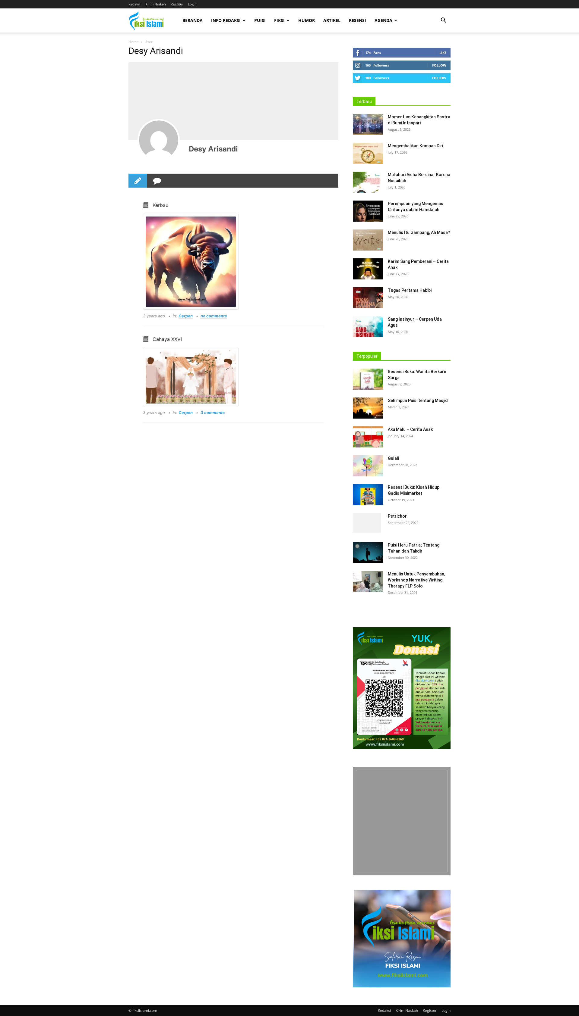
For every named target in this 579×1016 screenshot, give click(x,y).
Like (442, 52)
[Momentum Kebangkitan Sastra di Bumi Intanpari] (368, 124)
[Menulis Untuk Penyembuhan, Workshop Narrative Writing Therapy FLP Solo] (368, 581)
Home (133, 41)
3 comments (213, 412)
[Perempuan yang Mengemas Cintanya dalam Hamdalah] (368, 211)
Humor (306, 20)
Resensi (357, 20)
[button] (443, 21)
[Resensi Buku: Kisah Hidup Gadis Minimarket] (368, 494)
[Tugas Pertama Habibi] (368, 297)
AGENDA (383, 20)
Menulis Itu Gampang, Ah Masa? (419, 232)
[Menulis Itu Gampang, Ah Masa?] (368, 240)
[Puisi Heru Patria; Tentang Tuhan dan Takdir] (368, 552)
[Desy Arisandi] (159, 140)
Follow (439, 65)
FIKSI (279, 20)
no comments (214, 315)
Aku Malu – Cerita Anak (410, 429)
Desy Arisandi (213, 149)
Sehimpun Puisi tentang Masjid (418, 400)
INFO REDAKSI (226, 20)
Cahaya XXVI (167, 339)
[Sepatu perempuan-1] (402, 821)
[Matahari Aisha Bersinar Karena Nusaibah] (368, 182)
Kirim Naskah (155, 4)
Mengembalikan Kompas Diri (415, 145)
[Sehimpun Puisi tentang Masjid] (368, 408)
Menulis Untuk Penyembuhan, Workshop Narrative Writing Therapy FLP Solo (416, 580)
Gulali (393, 458)
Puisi (260, 20)
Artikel (331, 20)
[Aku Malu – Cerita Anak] (368, 436)
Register (177, 4)
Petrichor (397, 516)
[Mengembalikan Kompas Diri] (368, 153)
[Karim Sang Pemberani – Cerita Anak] (368, 268)
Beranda (192, 20)
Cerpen (186, 315)
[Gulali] (368, 465)
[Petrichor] (367, 523)
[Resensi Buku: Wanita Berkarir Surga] (368, 379)
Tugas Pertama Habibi (410, 290)
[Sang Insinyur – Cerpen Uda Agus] (368, 326)
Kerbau (160, 205)
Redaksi (134, 4)
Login (192, 4)
